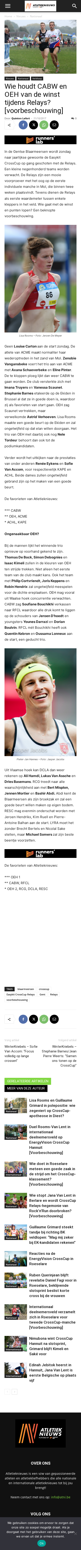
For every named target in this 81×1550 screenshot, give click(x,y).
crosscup (44, 989)
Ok (42, 1543)
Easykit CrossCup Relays (21, 994)
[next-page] (14, 1392)
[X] (33, 124)
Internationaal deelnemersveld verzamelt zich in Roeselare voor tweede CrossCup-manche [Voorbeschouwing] (52, 1317)
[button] (7, 6)
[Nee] (75, 1533)
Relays (54, 994)
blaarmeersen (26, 989)
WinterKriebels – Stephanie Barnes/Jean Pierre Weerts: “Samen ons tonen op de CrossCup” (59, 1056)
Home (8, 16)
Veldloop (37, 78)
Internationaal (13, 1174)
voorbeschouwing (17, 999)
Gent (42, 994)
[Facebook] (23, 124)
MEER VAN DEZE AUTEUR (26, 1088)
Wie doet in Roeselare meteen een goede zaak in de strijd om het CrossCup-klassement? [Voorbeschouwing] (52, 1174)
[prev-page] (7, 1392)
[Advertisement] (40, 938)
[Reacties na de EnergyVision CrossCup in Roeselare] (15, 1259)
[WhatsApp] (43, 124)
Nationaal (36, 16)
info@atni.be (60, 1497)
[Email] (54, 124)
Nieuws (21, 16)
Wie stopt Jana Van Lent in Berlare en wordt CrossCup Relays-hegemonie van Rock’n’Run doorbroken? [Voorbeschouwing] (52, 1205)
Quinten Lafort (20, 118)
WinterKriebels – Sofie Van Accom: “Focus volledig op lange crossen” (21, 1054)
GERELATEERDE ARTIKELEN (27, 1081)
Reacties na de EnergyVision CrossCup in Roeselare (51, 1258)
